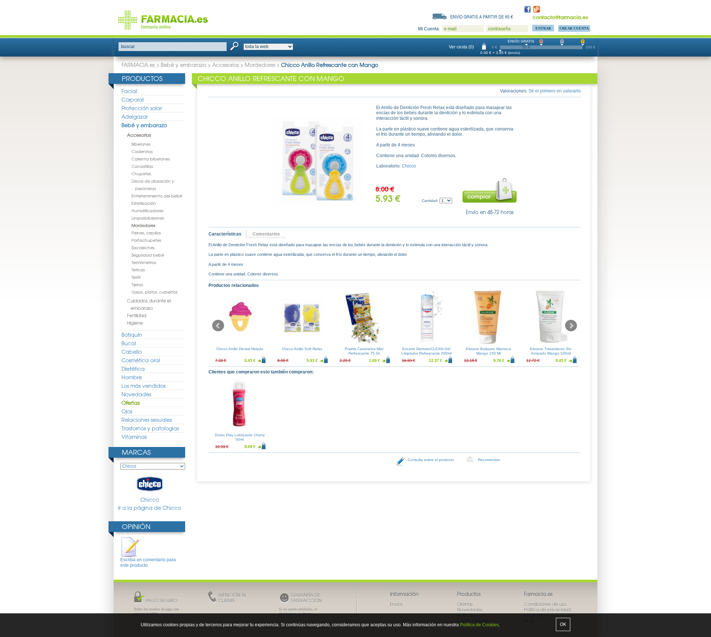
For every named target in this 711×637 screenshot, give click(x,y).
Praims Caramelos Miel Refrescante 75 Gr (364, 351)
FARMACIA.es (138, 64)
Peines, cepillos (146, 233)
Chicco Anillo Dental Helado (239, 349)
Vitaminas (134, 436)
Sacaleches (142, 247)
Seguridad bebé (147, 255)
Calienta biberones (150, 159)
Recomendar (489, 460)
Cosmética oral (140, 360)
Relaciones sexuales (146, 419)
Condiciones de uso (545, 604)
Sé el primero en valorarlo (554, 91)
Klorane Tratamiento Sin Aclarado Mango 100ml (550, 351)
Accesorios (225, 64)
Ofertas (130, 402)
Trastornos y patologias (150, 428)
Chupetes (141, 173)
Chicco (149, 499)
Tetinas (138, 269)
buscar (128, 46)
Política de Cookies (479, 624)
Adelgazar (134, 116)
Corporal (132, 99)
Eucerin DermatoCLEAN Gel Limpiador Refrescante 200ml (426, 351)
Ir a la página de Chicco (149, 507)
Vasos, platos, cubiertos (154, 292)
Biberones (140, 144)
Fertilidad (136, 315)
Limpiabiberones (147, 218)
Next (571, 326)
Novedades (136, 394)
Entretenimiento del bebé (156, 196)
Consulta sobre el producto (431, 460)
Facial (129, 91)
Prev (218, 326)
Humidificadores (147, 210)
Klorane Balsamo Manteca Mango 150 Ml (488, 351)
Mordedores (260, 64)
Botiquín (131, 334)
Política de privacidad (547, 609)
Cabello (131, 351)
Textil (135, 277)
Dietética (133, 368)
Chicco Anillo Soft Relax (302, 349)
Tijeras (137, 284)
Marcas (136, 452)
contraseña (499, 28)
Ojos (126, 411)
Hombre (131, 377)
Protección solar (141, 108)
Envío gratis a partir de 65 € (481, 16)
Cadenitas (142, 151)
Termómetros (143, 262)
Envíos (396, 604)
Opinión (136, 526)
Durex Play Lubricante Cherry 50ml (240, 437)
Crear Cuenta (574, 28)
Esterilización (143, 203)
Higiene (135, 322)
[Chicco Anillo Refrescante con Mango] (317, 160)
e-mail (450, 28)
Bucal (128, 343)
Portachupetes (146, 240)
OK (563, 624)
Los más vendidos (143, 385)
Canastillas (142, 166)
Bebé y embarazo (183, 64)
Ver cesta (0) (461, 47)
